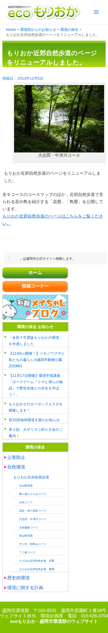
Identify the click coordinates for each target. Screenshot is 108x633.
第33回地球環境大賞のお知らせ (34, 420)
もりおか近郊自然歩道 (31, 477)
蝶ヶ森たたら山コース (32, 493)
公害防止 (16, 457)
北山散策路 (26, 485)
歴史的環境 (18, 577)
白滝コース (26, 502)
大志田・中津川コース (32, 519)
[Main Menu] (96, 12)
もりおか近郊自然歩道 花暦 (36, 560)
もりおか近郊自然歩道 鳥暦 (36, 569)
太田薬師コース (28, 527)
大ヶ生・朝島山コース (32, 544)
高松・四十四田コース (32, 510)
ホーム (35, 272)
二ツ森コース (27, 552)
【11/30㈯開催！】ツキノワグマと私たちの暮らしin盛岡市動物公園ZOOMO (37, 359)
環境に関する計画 (25, 587)
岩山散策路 (26, 535)
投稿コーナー (35, 286)
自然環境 (16, 467)
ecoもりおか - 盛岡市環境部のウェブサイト (54, 621)
